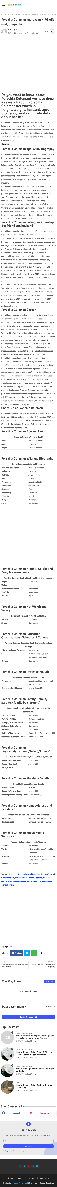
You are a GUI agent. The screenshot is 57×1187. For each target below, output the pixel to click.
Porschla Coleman (18, 881)
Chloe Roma (32, 881)
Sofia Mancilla (7, 878)
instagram (44, 1113)
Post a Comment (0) (28, 1017)
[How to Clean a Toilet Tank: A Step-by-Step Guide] (7, 1087)
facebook (16, 1113)
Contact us (29, 1178)
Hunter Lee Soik (35, 878)
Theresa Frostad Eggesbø (29, 874)
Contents (5, 144)
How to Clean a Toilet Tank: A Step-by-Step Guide (34, 1086)
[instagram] (32, 1166)
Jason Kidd (6, 137)
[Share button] (41, 953)
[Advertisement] (28, 64)
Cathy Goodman (46, 881)
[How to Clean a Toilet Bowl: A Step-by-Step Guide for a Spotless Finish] (7, 1054)
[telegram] (37, 1166)
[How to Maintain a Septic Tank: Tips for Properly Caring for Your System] (7, 1037)
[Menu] (3, 5)
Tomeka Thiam (7, 885)
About (18, 1178)
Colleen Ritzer (21, 878)
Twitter (27, 953)
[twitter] (24, 1166)
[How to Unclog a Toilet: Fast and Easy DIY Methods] (7, 1070)
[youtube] (28, 1166)
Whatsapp (34, 953)
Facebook (18, 953)
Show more (49, 981)
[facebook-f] (20, 1166)
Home (3, 14)
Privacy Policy (43, 1178)
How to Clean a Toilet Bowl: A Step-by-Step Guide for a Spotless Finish (34, 1053)
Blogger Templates (19, 1183)
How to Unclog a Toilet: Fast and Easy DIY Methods (36, 1070)
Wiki (9, 14)
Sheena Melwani (48, 874)
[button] (54, 5)
